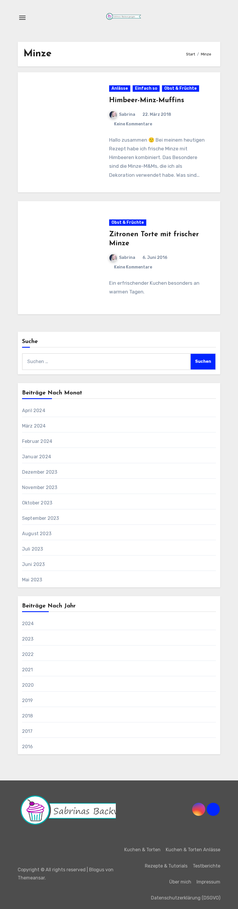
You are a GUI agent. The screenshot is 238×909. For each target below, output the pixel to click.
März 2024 (34, 426)
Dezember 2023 (39, 472)
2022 (28, 654)
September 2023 (40, 518)
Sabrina (127, 114)
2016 (27, 746)
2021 (27, 669)
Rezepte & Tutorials (166, 866)
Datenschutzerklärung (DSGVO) (185, 898)
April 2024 (33, 410)
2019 (27, 700)
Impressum (208, 882)
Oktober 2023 (37, 503)
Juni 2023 (33, 564)
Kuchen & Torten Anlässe (193, 849)
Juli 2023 (32, 549)
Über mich (180, 882)
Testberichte (206, 866)
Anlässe (119, 88)
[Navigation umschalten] (22, 17)
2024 (28, 623)
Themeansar (31, 878)
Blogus (96, 869)
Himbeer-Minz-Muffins (146, 100)
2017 (27, 731)
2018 (27, 716)
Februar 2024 (37, 441)
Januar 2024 (36, 456)
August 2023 (36, 533)
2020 (28, 685)
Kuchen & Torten (142, 849)
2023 (28, 639)
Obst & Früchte (180, 88)
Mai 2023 (32, 579)
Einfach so (146, 88)
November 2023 (39, 487)
